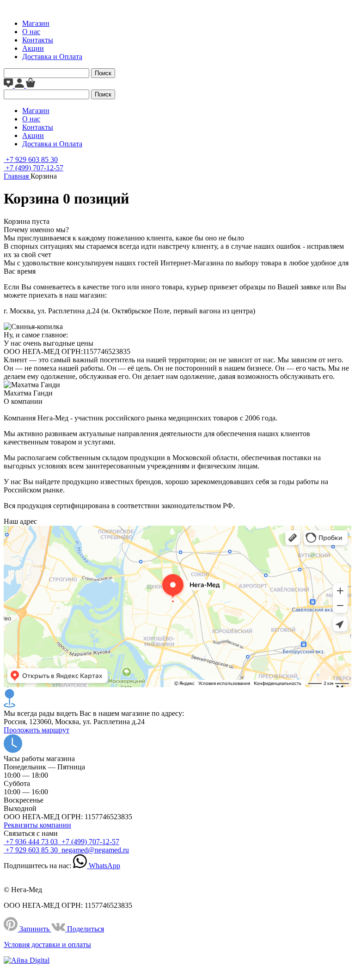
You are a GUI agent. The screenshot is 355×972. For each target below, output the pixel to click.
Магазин (35, 23)
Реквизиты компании (37, 825)
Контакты (37, 40)
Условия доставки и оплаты (47, 944)
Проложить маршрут (36, 730)
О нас (31, 32)
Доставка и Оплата (52, 56)
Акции (33, 48)
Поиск (103, 73)
